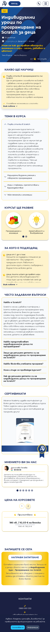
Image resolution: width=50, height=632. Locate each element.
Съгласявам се (18, 627)
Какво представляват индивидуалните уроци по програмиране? (18, 344)
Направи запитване (25, 557)
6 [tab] (32, 490)
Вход (14, 3)
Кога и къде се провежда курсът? (22, 370)
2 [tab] (26, 237)
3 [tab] (23, 490)
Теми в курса (7, 55)
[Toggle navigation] (46, 3)
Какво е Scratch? (12, 302)
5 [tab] (29, 490)
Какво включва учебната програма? (23, 364)
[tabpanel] (13, 223)
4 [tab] (26, 490)
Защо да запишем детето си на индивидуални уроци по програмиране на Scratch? (25, 355)
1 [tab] (23, 237)
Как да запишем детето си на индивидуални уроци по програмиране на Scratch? (25, 378)
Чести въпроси (20, 55)
